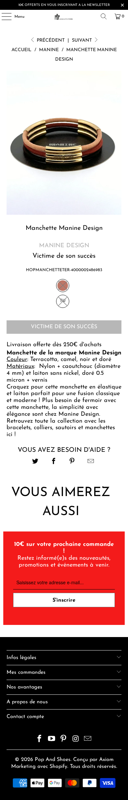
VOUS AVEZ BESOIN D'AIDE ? (64, 450)
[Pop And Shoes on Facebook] (40, 740)
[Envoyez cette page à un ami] (90, 462)
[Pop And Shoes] (64, 16)
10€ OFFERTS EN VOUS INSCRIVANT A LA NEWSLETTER (64, 5)
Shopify (58, 766)
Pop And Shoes (53, 759)
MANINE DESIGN (64, 246)
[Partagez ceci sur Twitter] (35, 462)
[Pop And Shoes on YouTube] (51, 740)
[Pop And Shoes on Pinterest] (64, 740)
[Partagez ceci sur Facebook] (53, 462)
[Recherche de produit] (103, 16)
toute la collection (57, 421)
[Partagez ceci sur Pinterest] (72, 462)
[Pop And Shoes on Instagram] (76, 740)
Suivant (82, 40)
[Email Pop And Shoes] (88, 740)
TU (63, 301)
